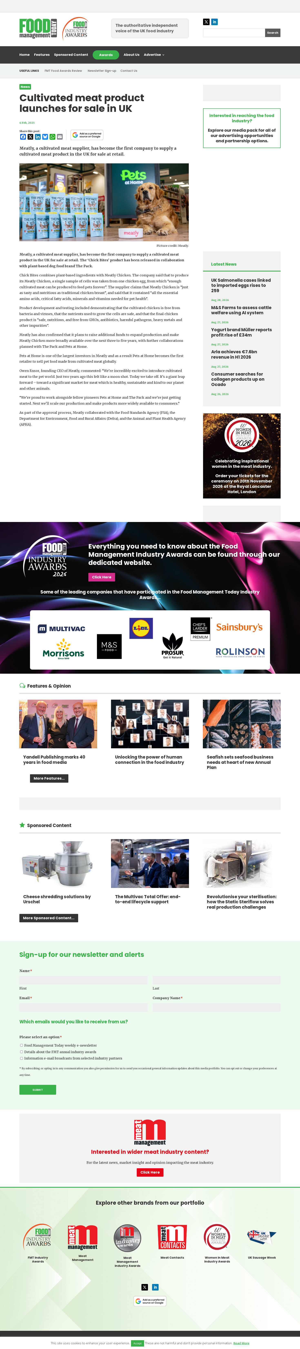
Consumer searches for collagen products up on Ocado (237, 379)
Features (42, 55)
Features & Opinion (49, 686)
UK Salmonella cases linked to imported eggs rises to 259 (241, 285)
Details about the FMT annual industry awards (60, 1052)
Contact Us (128, 71)
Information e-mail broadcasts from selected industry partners (73, 1058)
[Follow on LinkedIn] (214, 22)
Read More (241, 1343)
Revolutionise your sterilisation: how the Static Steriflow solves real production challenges (242, 902)
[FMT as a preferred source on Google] (87, 135)
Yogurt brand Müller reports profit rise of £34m (241, 332)
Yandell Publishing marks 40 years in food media (54, 759)
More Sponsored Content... (48, 917)
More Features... (49, 778)
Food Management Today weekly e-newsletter (60, 1045)
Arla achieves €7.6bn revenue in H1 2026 (234, 354)
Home (24, 55)
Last (156, 988)
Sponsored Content (71, 55)
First (23, 988)
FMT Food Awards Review (63, 71)
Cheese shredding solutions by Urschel (57, 899)
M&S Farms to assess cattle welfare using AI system (241, 310)
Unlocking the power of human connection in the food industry (149, 759)
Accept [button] (137, 1343)
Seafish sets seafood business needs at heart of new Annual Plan (240, 762)
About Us (131, 55)
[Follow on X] (206, 22)
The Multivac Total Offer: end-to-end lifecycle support (148, 899)
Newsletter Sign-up (102, 71)
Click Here (101, 577)
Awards (106, 55)
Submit (37, 1089)
